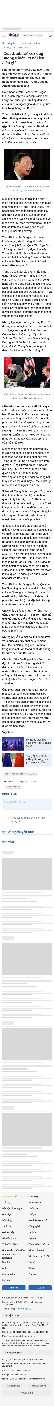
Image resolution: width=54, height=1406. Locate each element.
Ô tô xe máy (8, 1232)
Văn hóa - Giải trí (37, 1220)
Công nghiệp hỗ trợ (38, 1244)
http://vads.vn (18, 1374)
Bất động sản (9, 1238)
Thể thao (33, 1208)
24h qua (6, 1280)
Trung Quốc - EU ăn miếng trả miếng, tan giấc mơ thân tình (37, 759)
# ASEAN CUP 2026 (33, 35)
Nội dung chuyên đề (38, 1256)
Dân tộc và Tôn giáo (12, 1208)
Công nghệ (34, 1226)
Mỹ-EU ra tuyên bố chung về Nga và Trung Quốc (38, 742)
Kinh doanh (34, 1202)
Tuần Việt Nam (10, 1244)
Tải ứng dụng (14, 1386)
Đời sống (7, 1220)
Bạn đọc (32, 1238)
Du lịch (32, 1232)
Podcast (32, 1274)
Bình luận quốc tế (31, 43)
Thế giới (10, 43)
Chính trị (33, 1196)
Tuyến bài (14, 1288)
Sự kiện (40, 1288)
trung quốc (23, 781)
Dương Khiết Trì (13, 787)
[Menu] (4, 35)
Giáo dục (6, 1214)
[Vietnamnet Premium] (9, 1198)
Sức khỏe (7, 1226)
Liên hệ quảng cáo (13, 1352)
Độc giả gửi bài (39, 1386)
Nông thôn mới (36, 1250)
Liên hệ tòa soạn (12, 1315)
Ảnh (4, 1268)
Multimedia (8, 1274)
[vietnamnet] (14, 37)
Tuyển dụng (27, 1393)
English (6, 1262)
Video (31, 1268)
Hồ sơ (31, 1262)
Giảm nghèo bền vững (13, 1250)
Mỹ (34, 781)
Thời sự (6, 1202)
